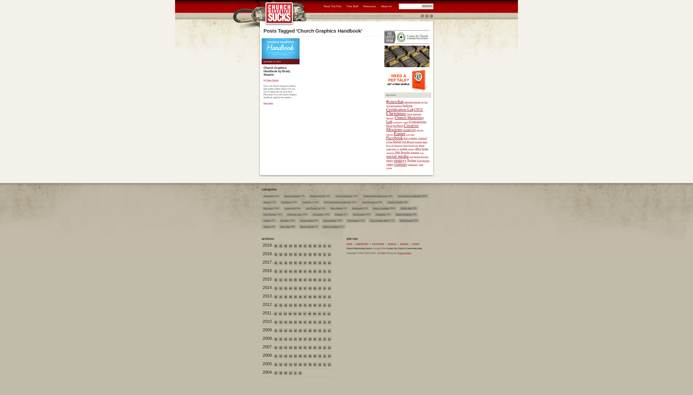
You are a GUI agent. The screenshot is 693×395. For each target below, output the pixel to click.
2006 (267, 355)
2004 (267, 372)
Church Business (343, 196)
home (349, 244)
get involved (378, 244)
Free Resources (370, 202)
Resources (369, 6)
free (406, 138)
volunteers (412, 164)
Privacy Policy (404, 253)
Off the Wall (406, 208)
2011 (267, 312)
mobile (403, 149)
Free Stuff (352, 6)
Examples (286, 202)
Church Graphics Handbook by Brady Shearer (276, 71)
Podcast (339, 214)
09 (315, 246)
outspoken (390, 152)
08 (310, 246)
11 (324, 246)
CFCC (418, 109)
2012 (267, 304)
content (406, 122)
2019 (267, 245)
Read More (268, 103)
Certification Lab (400, 109)
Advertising (268, 196)
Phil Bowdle (402, 152)
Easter (400, 133)
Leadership (290, 208)
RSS (431, 16)
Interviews (268, 208)
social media (397, 156)
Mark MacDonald (410, 145)
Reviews (284, 220)
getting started (417, 138)
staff (411, 156)
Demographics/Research (375, 196)
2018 (267, 253)
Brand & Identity (292, 196)
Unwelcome (423, 160)
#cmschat (395, 101)
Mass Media (336, 208)
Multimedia (357, 208)
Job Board (408, 142)
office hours (421, 149)
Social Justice (306, 220)
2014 (267, 287)
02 (281, 246)
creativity (409, 129)
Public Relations (404, 214)
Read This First (332, 6)
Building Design (318, 196)
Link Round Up (313, 208)
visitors (400, 164)
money (411, 149)
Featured (306, 202)
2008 (267, 338)
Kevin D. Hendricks (394, 145)
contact (415, 244)
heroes (397, 141)
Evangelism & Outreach (409, 196)
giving (389, 142)
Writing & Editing (331, 226)
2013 (267, 296)
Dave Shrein (272, 80)
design (420, 130)
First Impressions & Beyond (337, 202)
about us (392, 244)
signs (422, 153)
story (389, 160)
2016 (267, 270)
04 (290, 246)
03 (285, 246)
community (397, 122)
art (422, 102)
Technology (353, 220)
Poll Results (359, 214)
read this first (362, 244)
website (389, 168)
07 (305, 246)
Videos (266, 226)
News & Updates (381, 208)
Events (266, 202)
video (389, 164)
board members (395, 105)
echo (408, 134)
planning (415, 152)
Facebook (427, 16)
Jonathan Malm (421, 142)
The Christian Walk (379, 220)
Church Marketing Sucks (279, 13)
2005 (267, 363)
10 (320, 246)
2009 (267, 329)
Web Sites (285, 226)
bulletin (408, 105)
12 (329, 246)
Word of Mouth (307, 226)
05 (295, 246)
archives (404, 244)
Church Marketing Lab (405, 119)
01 (276, 246)
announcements (412, 102)
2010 (267, 321)
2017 (267, 262)
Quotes (267, 220)
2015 (267, 279)
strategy (400, 160)
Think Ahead (406, 220)
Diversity (389, 134)
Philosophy (318, 214)
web (421, 164)
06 (300, 246)
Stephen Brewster (421, 157)
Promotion (381, 214)
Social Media (329, 220)
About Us (386, 6)
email (412, 134)
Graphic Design (395, 202)
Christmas (396, 113)
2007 (267, 346)
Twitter (422, 16)
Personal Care (294, 214)
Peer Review (269, 214)
